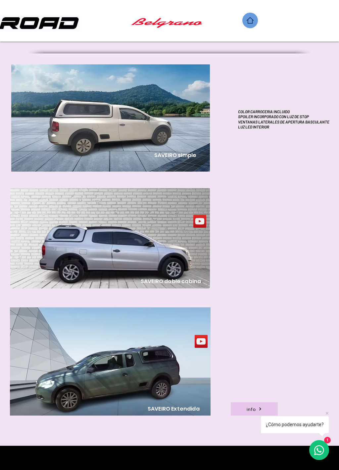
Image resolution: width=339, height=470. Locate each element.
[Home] (250, 20)
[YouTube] (199, 221)
